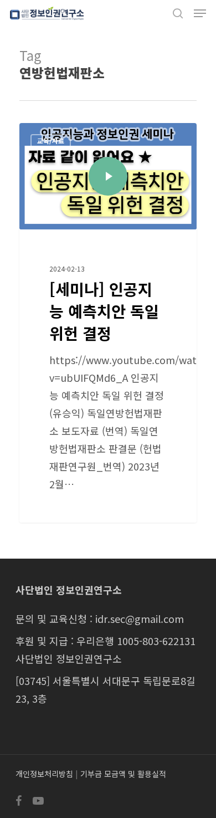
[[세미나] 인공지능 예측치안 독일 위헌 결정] (108, 323)
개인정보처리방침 (44, 773)
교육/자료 (50, 140)
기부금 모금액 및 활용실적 (123, 773)
